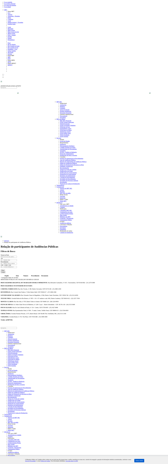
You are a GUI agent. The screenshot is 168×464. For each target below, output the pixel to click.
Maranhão (10, 28)
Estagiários (63, 229)
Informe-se (59, 202)
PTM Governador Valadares (68, 125)
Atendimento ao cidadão (66, 205)
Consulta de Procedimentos (67, 177)
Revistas (62, 191)
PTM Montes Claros (65, 128)
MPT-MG (59, 102)
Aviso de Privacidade (30, 461)
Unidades (62, 108)
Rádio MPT (63, 201)
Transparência (60, 185)
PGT (9, 13)
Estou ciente (139, 460)
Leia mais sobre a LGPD (72, 461)
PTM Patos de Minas (66, 130)
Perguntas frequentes (65, 113)
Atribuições (63, 105)
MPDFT (10, 65)
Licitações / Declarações (66, 218)
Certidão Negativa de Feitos (67, 147)
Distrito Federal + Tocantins (15, 22)
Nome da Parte (5, 255)
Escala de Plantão (65, 141)
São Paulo (10, 52)
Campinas (10, 19)
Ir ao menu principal (9, 3)
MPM (9, 62)
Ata (2, 258)
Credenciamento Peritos (66, 213)
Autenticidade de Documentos (68, 149)
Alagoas (10, 14)
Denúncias (63, 144)
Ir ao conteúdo (8, 2)
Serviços (58, 138)
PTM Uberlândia (64, 135)
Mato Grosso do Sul (13, 32)
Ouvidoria (63, 150)
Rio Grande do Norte (13, 46)
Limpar (3, 272)
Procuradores (63, 116)
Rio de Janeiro (12, 44)
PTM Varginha (64, 136)
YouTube (62, 196)
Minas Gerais (11, 33)
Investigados (63, 182)
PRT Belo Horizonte (65, 120)
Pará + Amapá (12, 35)
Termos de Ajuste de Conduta (68, 169)
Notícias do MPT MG (66, 188)
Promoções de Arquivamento (68, 174)
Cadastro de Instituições (66, 232)
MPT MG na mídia (65, 193)
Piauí (9, 43)
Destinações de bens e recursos (68, 155)
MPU (5, 10)
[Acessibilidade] (4, 74)
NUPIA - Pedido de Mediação (68, 152)
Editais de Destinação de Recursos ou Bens (72, 165)
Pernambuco (11, 40)
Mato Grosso (11, 30)
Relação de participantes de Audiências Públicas (73, 161)
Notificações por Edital (66, 171)
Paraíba (10, 36)
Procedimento (4, 262)
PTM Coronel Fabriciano (67, 122)
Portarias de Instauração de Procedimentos (71, 158)
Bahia (9, 17)
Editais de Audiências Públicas (68, 163)
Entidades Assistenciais (66, 166)
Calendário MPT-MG (66, 210)
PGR (9, 58)
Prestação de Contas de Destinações (70, 183)
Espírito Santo (11, 24)
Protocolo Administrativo (67, 154)
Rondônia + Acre (12, 49)
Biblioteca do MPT (65, 217)
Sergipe (10, 54)
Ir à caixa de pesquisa (10, 5)
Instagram (62, 198)
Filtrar (2, 270)
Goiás (9, 27)
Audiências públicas (65, 223)
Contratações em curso (66, 212)
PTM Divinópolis (65, 124)
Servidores (63, 117)
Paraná (9, 38)
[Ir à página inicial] (84, 95)
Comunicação (60, 187)
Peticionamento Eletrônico (67, 146)
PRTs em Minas (60, 119)
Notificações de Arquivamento (68, 172)
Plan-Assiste (63, 215)
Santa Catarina (12, 51)
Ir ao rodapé (7, 7)
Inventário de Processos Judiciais (69, 180)
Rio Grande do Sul (13, 47)
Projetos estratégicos (65, 111)
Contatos (62, 207)
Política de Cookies (45, 461)
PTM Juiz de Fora (65, 127)
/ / (6, 265)
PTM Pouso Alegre (65, 131)
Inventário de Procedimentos (68, 179)
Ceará (9, 21)
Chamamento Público (66, 220)
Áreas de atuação (64, 109)
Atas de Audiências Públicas (68, 160)
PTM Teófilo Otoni (65, 133)
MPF (9, 57)
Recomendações (64, 168)
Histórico (62, 106)
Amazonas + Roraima (14, 16)
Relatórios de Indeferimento (67, 176)
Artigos (62, 190)
